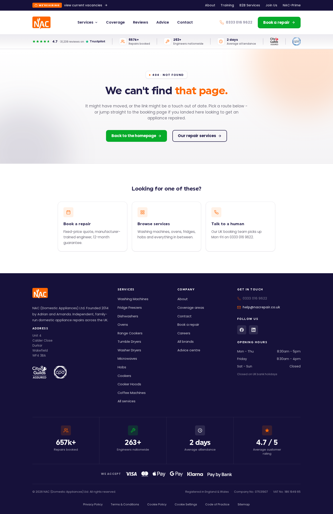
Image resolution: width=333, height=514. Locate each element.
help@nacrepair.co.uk (261, 307)
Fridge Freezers (130, 307)
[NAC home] (41, 23)
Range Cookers (130, 333)
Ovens (123, 324)
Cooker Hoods (129, 384)
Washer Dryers (129, 350)
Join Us (271, 5)
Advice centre (188, 350)
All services (126, 401)
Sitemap (244, 504)
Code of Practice (217, 504)
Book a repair (188, 324)
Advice (162, 22)
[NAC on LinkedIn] (253, 329)
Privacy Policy (93, 504)
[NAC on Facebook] (241, 329)
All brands (185, 341)
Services (85, 22)
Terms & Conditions (125, 504)
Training (227, 5)
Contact (185, 22)
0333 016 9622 (255, 298)
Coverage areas (190, 307)
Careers (183, 333)
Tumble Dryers (129, 341)
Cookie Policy (156, 504)
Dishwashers (128, 316)
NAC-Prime (292, 5)
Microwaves (127, 358)
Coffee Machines (132, 393)
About (210, 5)
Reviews (140, 22)
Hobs (122, 367)
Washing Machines (133, 299)
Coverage (115, 22)
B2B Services (249, 5)
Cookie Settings (186, 504)
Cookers (124, 376)
